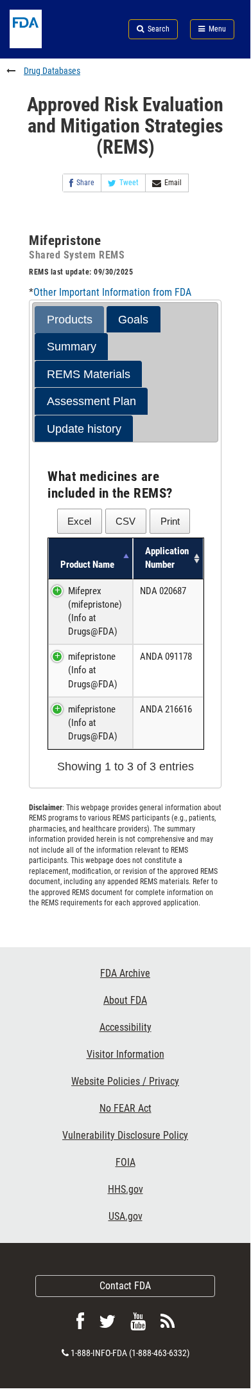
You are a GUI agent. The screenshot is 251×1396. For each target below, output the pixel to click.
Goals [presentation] (133, 319)
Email (173, 182)
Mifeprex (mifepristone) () (95, 611)
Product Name (87, 564)
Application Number (167, 557)
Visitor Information (125, 1054)
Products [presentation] (69, 319)
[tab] (69, 319)
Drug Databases (52, 71)
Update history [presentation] (84, 428)
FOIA (125, 1162)
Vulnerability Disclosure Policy (125, 1135)
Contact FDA (125, 1286)
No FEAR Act (125, 1108)
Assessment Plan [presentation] (91, 401)
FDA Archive (125, 973)
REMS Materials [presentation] (88, 374)
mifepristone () (92, 670)
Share (85, 182)
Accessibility (125, 1027)
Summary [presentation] (71, 346)
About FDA (125, 1000)
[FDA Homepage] (42, 45)
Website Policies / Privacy (125, 1081)
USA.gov (125, 1216)
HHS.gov (125, 1189)
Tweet (129, 182)
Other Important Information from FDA (112, 292)
